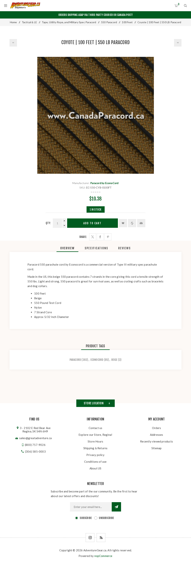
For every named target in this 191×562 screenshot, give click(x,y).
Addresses (156, 434)
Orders (156, 428)
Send (116, 507)
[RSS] (101, 537)
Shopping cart (178, 4)
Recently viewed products (156, 441)
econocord (97, 360)
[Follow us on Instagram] (90, 537)
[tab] (67, 248)
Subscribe (86, 518)
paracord (75, 360)
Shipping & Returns (95, 448)
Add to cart (92, 223)
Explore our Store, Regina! (95, 434)
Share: (83, 237)
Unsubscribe (106, 518)
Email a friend (141, 223)
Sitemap (156, 448)
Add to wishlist (123, 223)
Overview (67, 248)
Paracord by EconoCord (104, 183)
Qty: (48, 223)
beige (114, 360)
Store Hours (95, 441)
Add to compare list (132, 223)
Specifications (96, 248)
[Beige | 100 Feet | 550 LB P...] (13, 43)
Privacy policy (95, 455)
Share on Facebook (100, 236)
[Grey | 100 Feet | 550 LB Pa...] (177, 43)
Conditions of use (95, 461)
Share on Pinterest (107, 236)
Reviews (124, 248)
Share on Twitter (92, 236)
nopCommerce (103, 556)
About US (95, 468)
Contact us (95, 428)
